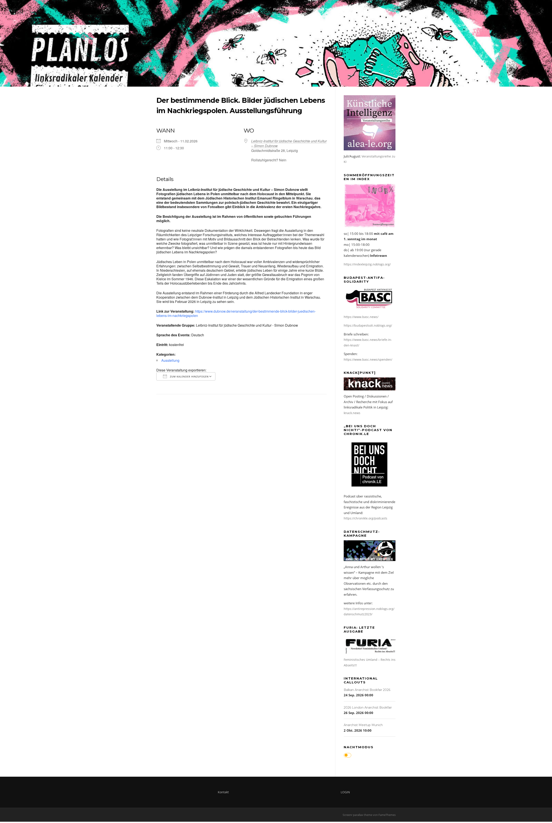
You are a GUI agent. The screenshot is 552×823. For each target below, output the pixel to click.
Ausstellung (170, 360)
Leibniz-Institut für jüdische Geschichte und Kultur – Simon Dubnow (289, 143)
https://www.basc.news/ (361, 317)
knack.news (352, 413)
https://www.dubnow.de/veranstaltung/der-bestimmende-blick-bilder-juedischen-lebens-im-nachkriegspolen (236, 313)
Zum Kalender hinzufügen (189, 376)
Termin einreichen (358, 9)
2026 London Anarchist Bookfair (368, 707)
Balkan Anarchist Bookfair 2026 (367, 690)
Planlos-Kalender (285, 9)
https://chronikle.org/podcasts (365, 518)
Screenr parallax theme (357, 815)
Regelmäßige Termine (321, 9)
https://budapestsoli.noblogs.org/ (368, 325)
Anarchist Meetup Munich (363, 725)
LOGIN (345, 792)
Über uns (385, 9)
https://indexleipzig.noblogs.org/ (367, 264)
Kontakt (223, 792)
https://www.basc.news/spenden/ (368, 359)
